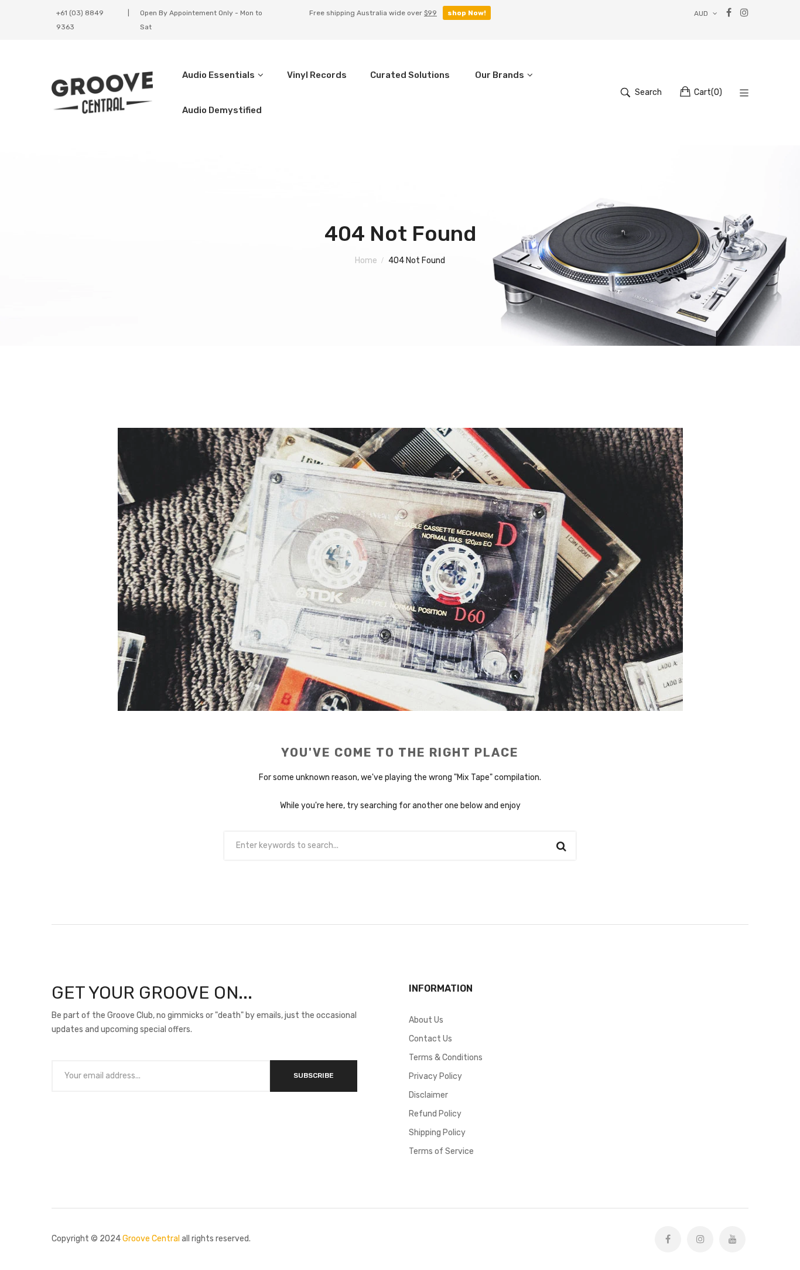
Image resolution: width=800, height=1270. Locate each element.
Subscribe (313, 1075)
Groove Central (151, 1239)
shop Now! (466, 13)
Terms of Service (441, 1151)
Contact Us (430, 1039)
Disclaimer (428, 1095)
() (708, 92)
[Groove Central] (102, 92)
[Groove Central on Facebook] (668, 1239)
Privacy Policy (435, 1076)
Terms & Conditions (446, 1058)
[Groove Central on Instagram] (700, 1239)
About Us (426, 1020)
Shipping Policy (437, 1133)
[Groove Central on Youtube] (732, 1239)
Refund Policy (435, 1114)
